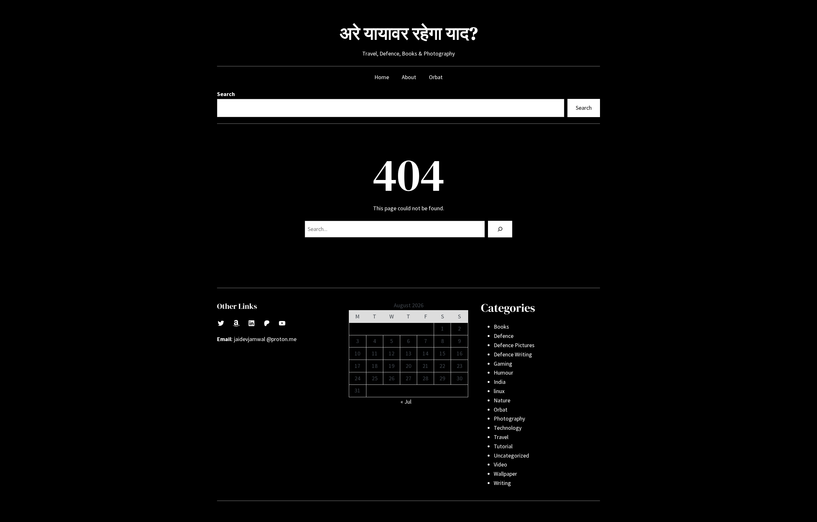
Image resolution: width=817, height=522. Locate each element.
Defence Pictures (514, 345)
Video (500, 464)
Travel (501, 437)
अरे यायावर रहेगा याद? (409, 33)
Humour (503, 372)
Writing (502, 483)
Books (501, 326)
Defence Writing (513, 354)
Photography (509, 418)
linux (499, 391)
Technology (507, 427)
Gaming (503, 363)
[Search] (500, 229)
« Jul (406, 401)
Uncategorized (511, 455)
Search (226, 94)
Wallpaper (505, 473)
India (500, 381)
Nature (502, 400)
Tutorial (503, 446)
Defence (503, 335)
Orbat (500, 409)
